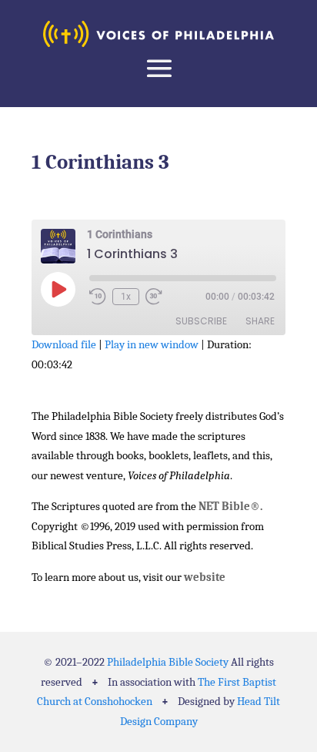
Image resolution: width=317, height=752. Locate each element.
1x (126, 296)
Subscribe (201, 320)
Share (260, 320)
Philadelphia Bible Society (168, 662)
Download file (64, 344)
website (204, 577)
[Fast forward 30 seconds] (153, 296)
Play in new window (152, 344)
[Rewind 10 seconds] (97, 296)
